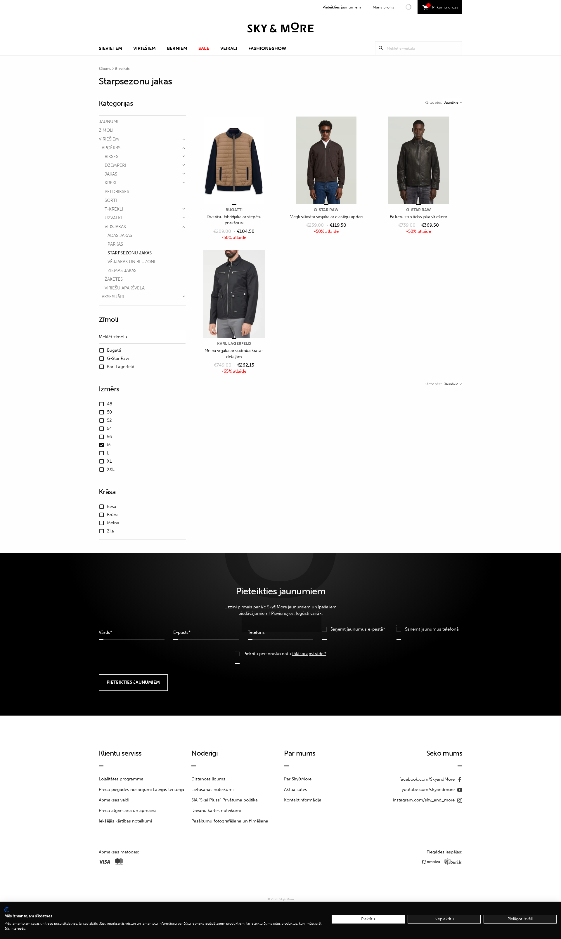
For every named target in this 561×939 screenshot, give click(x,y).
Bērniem (177, 48)
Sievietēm (110, 48)
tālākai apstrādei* (309, 653)
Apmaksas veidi (114, 800)
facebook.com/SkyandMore (427, 779)
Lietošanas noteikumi (212, 789)
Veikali (228, 48)
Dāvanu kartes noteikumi (216, 810)
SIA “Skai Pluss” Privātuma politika (224, 800)
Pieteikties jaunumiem (342, 7)
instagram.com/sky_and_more (424, 800)
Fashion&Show (267, 48)
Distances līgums (208, 779)
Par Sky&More (297, 779)
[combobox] (452, 102)
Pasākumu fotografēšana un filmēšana (229, 821)
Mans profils (383, 7)
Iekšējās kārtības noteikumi (125, 821)
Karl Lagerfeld (234, 343)
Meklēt (381, 48)
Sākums (105, 69)
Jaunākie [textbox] (451, 102)
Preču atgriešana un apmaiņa (128, 810)
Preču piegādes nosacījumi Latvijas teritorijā (141, 789)
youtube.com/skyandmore (429, 789)
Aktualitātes (295, 789)
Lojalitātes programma (121, 779)
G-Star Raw (326, 209)
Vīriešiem (144, 48)
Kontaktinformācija (302, 800)
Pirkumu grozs (443, 6)
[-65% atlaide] (234, 294)
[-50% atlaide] (234, 161)
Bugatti (234, 209)
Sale (203, 48)
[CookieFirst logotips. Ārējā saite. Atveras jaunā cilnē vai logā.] (6, 909)
